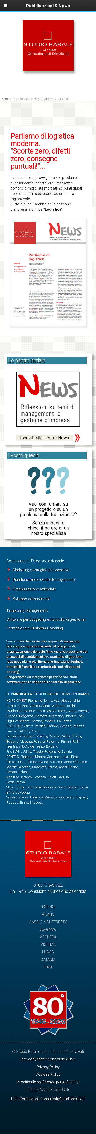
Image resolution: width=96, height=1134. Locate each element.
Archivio (49, 99)
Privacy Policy (48, 1067)
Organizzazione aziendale (34, 589)
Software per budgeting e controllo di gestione (45, 619)
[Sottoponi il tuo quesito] (48, 501)
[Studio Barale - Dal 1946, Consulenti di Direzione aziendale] (48, 876)
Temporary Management (27, 610)
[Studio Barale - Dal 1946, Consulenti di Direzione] (48, 70)
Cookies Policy (48, 1074)
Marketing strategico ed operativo (41, 570)
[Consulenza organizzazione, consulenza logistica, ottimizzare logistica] (48, 272)
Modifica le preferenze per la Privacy (48, 1081)
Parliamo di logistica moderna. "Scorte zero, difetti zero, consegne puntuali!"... (42, 151)
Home (5, 99)
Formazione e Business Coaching (34, 628)
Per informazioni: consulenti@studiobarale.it (48, 1098)
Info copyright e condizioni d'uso (48, 1059)
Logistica (63, 99)
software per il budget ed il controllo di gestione (43, 682)
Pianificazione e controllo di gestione (44, 579)
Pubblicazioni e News (27, 99)
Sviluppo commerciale (31, 599)
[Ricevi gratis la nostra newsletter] (48, 407)
